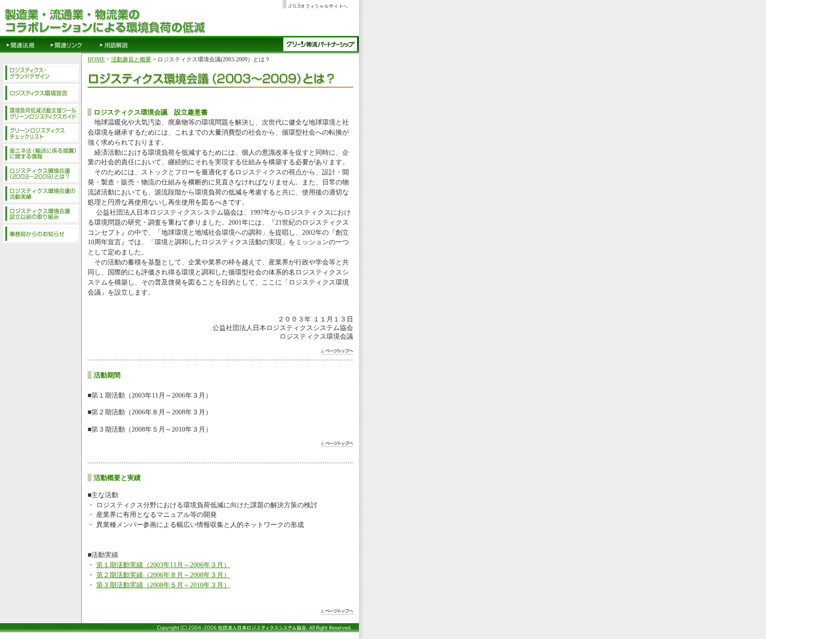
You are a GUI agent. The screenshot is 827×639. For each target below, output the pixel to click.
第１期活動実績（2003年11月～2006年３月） (163, 565)
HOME (96, 59)
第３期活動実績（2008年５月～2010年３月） (163, 585)
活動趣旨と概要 (131, 59)
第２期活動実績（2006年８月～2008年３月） (163, 575)
